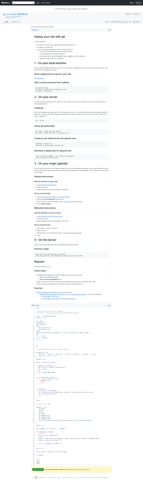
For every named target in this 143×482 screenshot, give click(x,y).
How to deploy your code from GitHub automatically (59, 298)
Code (6, 21)
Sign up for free (38, 469)
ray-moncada (11, 14)
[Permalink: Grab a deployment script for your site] (33, 74)
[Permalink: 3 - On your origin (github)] (33, 163)
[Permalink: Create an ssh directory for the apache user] (33, 138)
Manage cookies (86, 477)
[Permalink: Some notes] (33, 271)
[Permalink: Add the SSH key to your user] (33, 181)
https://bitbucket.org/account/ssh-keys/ (49, 216)
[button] (126, 22)
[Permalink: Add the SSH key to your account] (33, 213)
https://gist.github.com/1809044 (47, 292)
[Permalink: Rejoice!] (33, 262)
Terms (49, 477)
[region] (71, 167)
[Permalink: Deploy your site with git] (33, 37)
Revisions (16, 21)
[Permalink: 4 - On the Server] (33, 240)
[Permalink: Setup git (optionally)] (33, 126)
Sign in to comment (84, 469)
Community (69, 477)
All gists (38, 2)
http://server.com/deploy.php (73, 201)
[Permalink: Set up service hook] (33, 193)
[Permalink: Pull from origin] (33, 249)
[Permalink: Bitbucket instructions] (33, 208)
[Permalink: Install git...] (33, 108)
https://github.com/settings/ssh (47, 185)
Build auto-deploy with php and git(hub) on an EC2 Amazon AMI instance (63, 294)
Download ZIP (136, 21)
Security (59, 477)
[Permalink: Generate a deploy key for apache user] (33, 151)
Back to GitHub (46, 2)
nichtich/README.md (17, 16)
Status (63, 477)
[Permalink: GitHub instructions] (33, 176)
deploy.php (40, 78)
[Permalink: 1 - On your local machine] (33, 63)
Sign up (138, 3)
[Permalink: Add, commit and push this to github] (33, 82)
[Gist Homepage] (6, 3)
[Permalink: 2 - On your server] (33, 97)
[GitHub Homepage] (36, 478)
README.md (22, 14)
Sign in (132, 3)
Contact (79, 477)
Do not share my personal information (99, 477)
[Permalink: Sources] (33, 288)
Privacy (54, 477)
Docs (74, 477)
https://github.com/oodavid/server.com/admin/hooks (53, 197)
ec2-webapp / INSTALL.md (50, 296)
